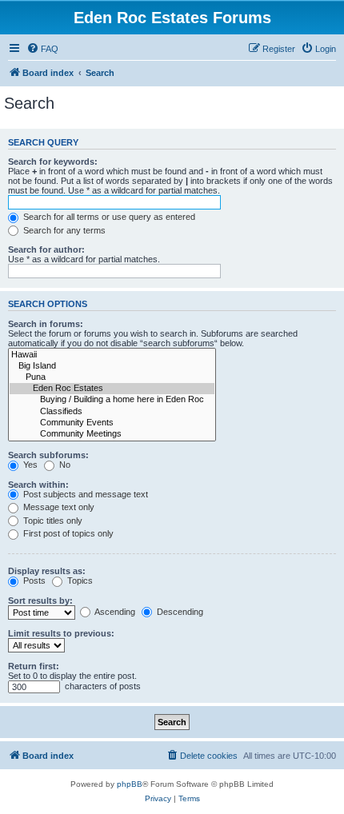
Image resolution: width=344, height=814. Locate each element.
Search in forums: (45, 324)
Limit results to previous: (61, 633)
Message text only (57, 507)
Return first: (33, 666)
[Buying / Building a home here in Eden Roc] (112, 399)
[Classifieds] (112, 411)
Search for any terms (63, 230)
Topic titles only (51, 520)
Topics (79, 580)
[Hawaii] (112, 355)
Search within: (38, 484)
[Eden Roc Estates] (112, 388)
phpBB (129, 784)
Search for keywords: (53, 161)
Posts (33, 580)
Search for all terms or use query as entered (108, 216)
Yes (29, 464)
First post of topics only (67, 533)
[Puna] (112, 377)
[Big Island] (112, 366)
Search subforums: (48, 455)
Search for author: (46, 249)
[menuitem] (42, 48)
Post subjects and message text (84, 494)
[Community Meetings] (112, 434)
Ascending (114, 611)
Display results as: (47, 571)
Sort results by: (40, 600)
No (63, 464)
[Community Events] (112, 423)
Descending (178, 611)
